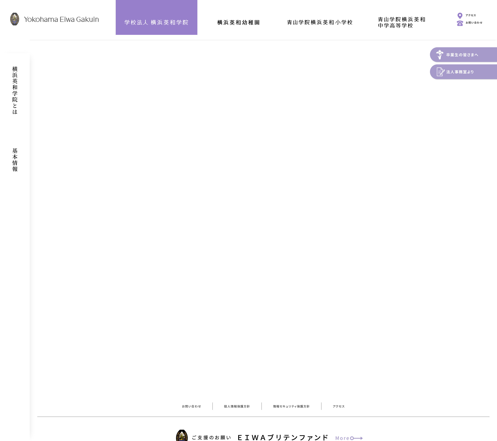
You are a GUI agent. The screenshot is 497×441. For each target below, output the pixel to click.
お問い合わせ (474, 22)
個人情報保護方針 (237, 406)
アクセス (471, 15)
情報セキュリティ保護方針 (291, 406)
